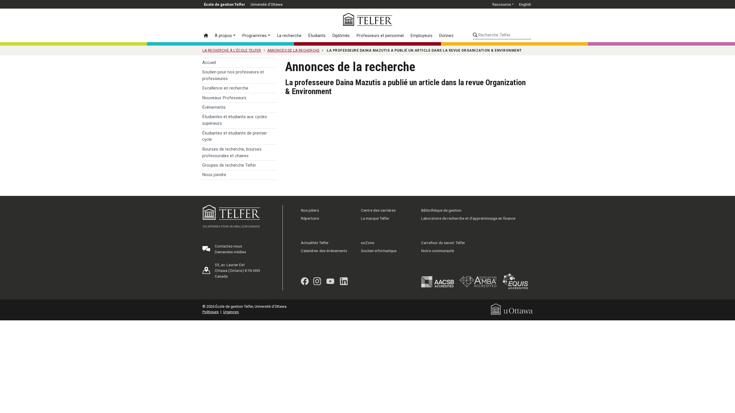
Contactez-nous (228, 246)
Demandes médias (230, 252)
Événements (214, 107)
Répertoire (310, 218)
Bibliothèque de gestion (441, 210)
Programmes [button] (254, 35)
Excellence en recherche (225, 88)
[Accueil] (207, 35)
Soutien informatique (378, 250)
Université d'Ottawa (267, 4)
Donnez (446, 35)
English (525, 4)
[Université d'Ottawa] (512, 309)
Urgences (231, 312)
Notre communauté (437, 250)
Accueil (209, 62)
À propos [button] (223, 35)
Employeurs (421, 35)
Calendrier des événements (324, 250)
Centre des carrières (378, 210)
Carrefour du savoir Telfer (443, 242)
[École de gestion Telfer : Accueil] (367, 19)
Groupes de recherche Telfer (229, 165)
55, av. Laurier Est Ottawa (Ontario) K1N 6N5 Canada (237, 270)
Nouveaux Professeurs (224, 97)
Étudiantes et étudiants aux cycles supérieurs (234, 120)
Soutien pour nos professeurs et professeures (233, 75)
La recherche (289, 35)
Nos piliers (310, 210)
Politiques (210, 312)
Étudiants (317, 35)
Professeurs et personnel (380, 35)
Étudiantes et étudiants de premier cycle (234, 136)
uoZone (367, 242)
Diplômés (341, 35)
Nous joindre (214, 174)
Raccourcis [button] (501, 4)
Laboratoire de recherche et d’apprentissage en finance (468, 218)
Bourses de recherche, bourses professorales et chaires (232, 152)
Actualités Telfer (315, 242)
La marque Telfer (375, 218)
